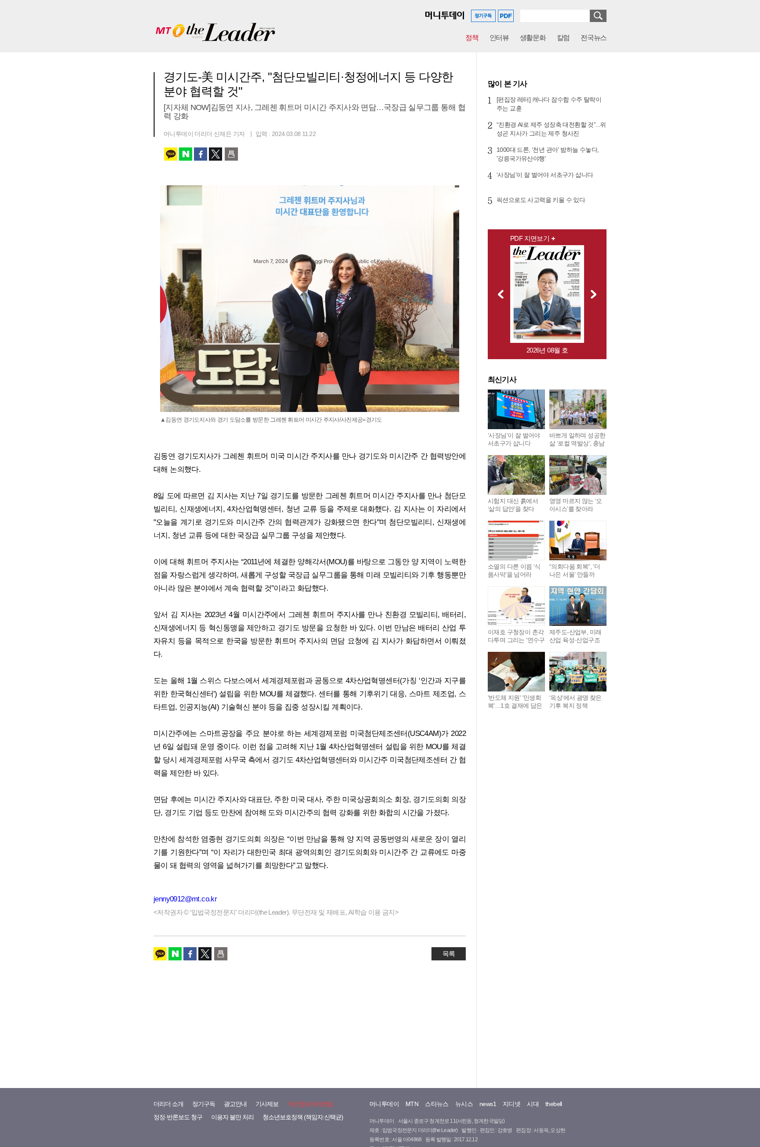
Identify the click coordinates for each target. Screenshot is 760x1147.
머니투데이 (384, 1103)
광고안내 (235, 1103)
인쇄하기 (231, 154)
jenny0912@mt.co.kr (185, 899)
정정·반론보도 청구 (177, 1117)
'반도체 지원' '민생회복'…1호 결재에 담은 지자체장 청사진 (515, 705)
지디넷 (511, 1103)
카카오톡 (170, 154)
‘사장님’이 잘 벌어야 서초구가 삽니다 (545, 174)
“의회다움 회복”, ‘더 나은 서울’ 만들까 (574, 570)
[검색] (598, 16)
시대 (533, 1103)
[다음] (596, 294)
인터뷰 (499, 37)
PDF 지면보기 (529, 238)
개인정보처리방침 (310, 1103)
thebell (553, 1103)
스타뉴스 (437, 1103)
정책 (471, 37)
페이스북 (200, 154)
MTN (412, 1103)
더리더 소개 (168, 1103)
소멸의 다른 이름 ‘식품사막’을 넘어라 (514, 570)
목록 (448, 953)
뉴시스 (464, 1103)
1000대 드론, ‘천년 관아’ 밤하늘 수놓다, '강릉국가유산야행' (548, 154)
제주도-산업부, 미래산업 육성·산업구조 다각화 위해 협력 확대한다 (575, 644)
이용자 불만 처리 (232, 1117)
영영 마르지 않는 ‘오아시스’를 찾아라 (575, 504)
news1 (487, 1103)
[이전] (498, 294)
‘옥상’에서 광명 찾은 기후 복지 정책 (575, 701)
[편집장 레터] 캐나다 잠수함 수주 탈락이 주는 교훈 (549, 104)
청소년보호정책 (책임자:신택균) (303, 1117)
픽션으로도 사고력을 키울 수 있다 (541, 199)
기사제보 (267, 1103)
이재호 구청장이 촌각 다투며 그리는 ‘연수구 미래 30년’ (516, 640)
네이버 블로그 (185, 154)
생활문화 (533, 37)
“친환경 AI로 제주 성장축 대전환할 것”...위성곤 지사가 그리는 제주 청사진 (551, 129)
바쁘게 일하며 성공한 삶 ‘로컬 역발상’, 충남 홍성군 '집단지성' (577, 443)
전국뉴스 (594, 37)
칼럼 (563, 37)
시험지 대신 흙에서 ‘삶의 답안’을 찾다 (513, 504)
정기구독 (203, 1103)
